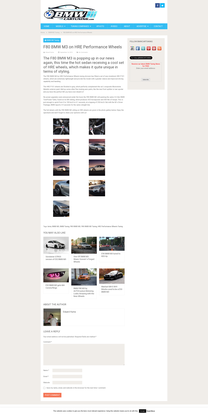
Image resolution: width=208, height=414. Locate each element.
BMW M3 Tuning (53, 32)
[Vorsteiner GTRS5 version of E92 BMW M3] (56, 245)
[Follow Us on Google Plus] (132, 50)
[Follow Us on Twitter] (143, 50)
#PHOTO (100, 26)
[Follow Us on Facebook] (137, 50)
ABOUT (127, 26)
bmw (49, 226)
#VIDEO (114, 26)
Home (43, 32)
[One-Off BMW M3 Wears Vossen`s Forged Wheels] (84, 245)
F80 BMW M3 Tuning (89, 226)
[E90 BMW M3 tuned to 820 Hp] (112, 244)
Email (46, 376)
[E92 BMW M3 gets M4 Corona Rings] (56, 275)
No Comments (83, 52)
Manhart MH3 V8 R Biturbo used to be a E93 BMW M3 (111, 289)
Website (46, 383)
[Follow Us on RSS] (159, 50)
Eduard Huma (49, 52)
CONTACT (158, 26)
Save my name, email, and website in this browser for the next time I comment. (76, 388)
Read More (151, 411)
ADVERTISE (141, 26)
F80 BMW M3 (75, 226)
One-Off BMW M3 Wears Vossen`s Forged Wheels (84, 259)
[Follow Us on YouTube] (154, 50)
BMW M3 (55, 226)
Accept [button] (142, 411)
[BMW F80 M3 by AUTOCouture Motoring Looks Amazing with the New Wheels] (84, 276)
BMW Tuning (64, 226)
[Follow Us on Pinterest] (148, 50)
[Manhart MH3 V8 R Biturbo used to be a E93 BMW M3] (112, 276)
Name (46, 370)
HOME (46, 26)
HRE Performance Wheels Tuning (110, 226)
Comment (47, 342)
